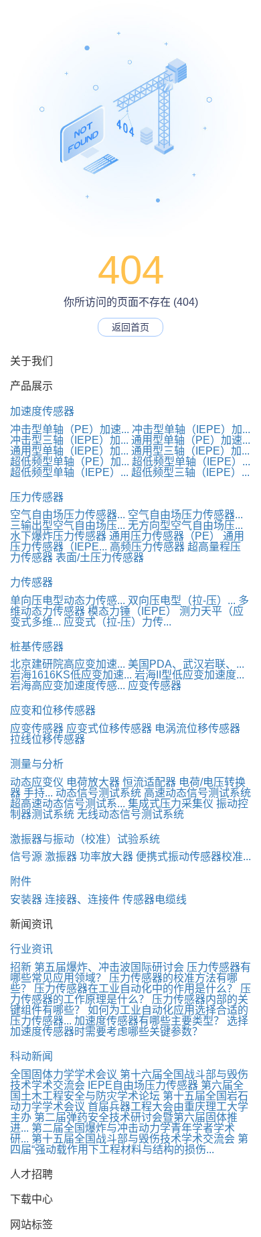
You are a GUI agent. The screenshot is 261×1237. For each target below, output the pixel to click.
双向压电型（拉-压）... (182, 600)
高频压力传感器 (147, 546)
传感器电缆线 (154, 899)
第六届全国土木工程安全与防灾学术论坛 (127, 1090)
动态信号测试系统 (98, 793)
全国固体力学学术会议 (63, 1074)
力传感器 (31, 582)
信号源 (26, 856)
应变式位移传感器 (109, 728)
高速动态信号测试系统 (197, 793)
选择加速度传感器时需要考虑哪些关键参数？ (129, 1026)
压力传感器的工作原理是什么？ (130, 994)
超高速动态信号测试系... (67, 803)
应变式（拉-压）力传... (117, 622)
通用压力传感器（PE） (164, 536)
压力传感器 (37, 497)
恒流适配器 (149, 782)
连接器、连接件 (82, 899)
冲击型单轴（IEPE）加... (191, 429)
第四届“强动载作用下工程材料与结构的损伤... (129, 1144)
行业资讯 (31, 949)
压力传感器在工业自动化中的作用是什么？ (136, 988)
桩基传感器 (37, 646)
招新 (20, 967)
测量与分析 (37, 764)
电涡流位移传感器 (197, 728)
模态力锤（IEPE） (132, 611)
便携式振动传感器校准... (193, 856)
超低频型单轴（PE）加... (69, 461)
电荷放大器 (93, 782)
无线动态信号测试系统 (130, 814)
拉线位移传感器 (47, 739)
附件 (20, 881)
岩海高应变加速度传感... (67, 685)
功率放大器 (106, 856)
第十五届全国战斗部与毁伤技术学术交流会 (133, 1138)
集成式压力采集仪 (170, 803)
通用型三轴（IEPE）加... (190, 451)
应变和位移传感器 (53, 710)
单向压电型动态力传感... (67, 600)
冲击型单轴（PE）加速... (69, 429)
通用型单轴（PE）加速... (190, 440)
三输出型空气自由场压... (67, 525)
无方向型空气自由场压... (185, 525)
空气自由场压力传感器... (67, 514)
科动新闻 (31, 1056)
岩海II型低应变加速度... (189, 675)
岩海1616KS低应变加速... (71, 675)
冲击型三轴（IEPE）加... (69, 440)
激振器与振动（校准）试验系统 (85, 839)
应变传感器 (154, 685)
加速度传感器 (42, 411)
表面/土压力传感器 (100, 557)
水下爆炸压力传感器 (58, 536)
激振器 (61, 856)
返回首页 (130, 327)
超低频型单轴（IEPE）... (191, 461)
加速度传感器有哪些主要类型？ (149, 1020)
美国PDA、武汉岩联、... (186, 664)
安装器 (26, 899)
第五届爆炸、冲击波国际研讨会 (109, 967)
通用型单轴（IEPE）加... (69, 451)
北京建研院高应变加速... (67, 664)
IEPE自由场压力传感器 (143, 1085)
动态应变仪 (37, 782)
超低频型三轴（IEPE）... (190, 472)
